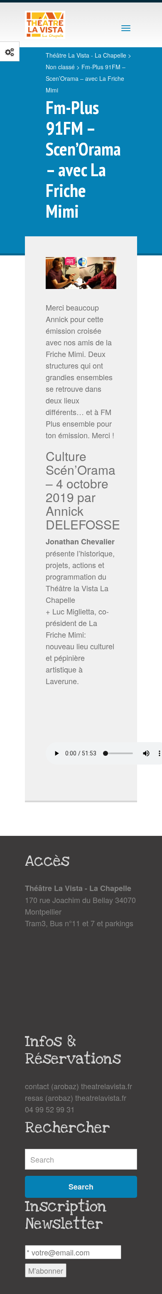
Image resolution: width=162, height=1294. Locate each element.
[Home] (45, 25)
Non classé (60, 67)
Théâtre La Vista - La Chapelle (86, 55)
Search (81, 1186)
